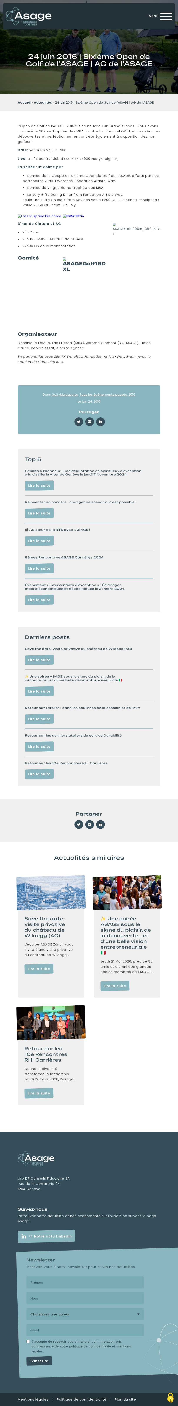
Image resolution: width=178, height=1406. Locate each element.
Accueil (24, 102)
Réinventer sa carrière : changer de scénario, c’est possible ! (81, 502)
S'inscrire (39, 1361)
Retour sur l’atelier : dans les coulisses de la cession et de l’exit (82, 708)
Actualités (43, 102)
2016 (132, 394)
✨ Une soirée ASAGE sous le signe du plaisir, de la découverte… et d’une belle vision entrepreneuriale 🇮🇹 (73, 678)
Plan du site (125, 1399)
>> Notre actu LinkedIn (50, 1236)
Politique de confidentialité (82, 1399)
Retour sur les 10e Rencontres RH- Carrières (66, 763)
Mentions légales (33, 1399)
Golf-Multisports (65, 394)
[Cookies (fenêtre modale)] (170, 1398)
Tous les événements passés (103, 394)
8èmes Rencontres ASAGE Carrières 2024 (64, 557)
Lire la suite (39, 485)
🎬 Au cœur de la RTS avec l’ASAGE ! (57, 529)
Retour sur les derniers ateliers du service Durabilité (73, 735)
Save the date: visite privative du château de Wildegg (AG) (78, 649)
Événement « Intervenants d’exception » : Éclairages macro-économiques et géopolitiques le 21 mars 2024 (74, 586)
